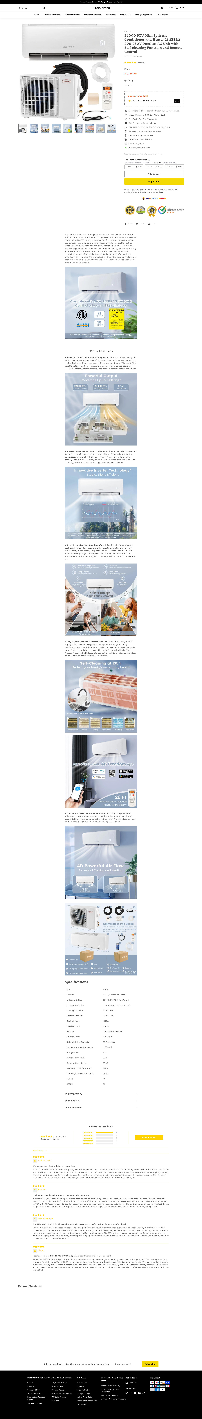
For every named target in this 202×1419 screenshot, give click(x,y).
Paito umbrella (83, 1390)
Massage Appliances (143, 15)
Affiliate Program (59, 1397)
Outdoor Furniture (52, 15)
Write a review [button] (149, 1137)
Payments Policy (59, 1383)
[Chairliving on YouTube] (135, 1393)
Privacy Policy (58, 1390)
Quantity (128, 80)
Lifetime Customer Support (113, 1399)
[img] (38, 1157)
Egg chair (80, 1386)
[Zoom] (67, 73)
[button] (130, 62)
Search (30, 1383)
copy (177, 101)
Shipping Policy (73, 1093)
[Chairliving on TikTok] (143, 1393)
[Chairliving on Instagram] (127, 1393)
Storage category (84, 1393)
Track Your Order (34, 1393)
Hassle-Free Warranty (110, 1386)
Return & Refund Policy (62, 1393)
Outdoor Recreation (92, 15)
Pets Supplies (162, 15)
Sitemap (55, 1401)
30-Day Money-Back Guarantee (110, 1390)
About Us (31, 1386)
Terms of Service (34, 1403)
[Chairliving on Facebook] (131, 1393)
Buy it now (154, 181)
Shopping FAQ (73, 1100)
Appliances (110, 15)
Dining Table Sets (84, 1397)
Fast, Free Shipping (109, 1395)
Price (127, 69)
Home (36, 15)
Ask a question (73, 1107)
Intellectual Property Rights (36, 1398)
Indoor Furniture (72, 15)
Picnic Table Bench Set (86, 1401)
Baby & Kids (125, 15)
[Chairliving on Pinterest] (139, 1393)
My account (81, 1404)
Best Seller (81, 1383)
